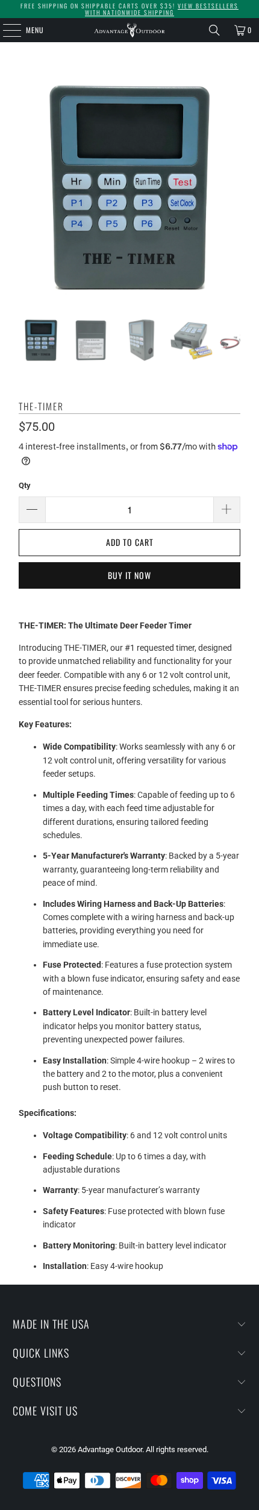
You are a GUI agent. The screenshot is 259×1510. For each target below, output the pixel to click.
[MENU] (5, 30)
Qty (25, 485)
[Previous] (27, 189)
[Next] (231, 189)
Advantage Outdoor (110, 1449)
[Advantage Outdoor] (130, 30)
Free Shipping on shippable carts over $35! (129, 9)
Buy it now (129, 575)
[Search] (214, 30)
